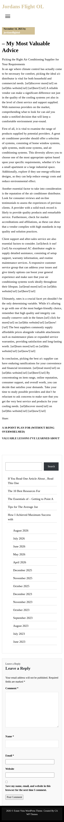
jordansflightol (12, 32)
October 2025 (21, 586)
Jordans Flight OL (23, 6)
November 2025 (22, 578)
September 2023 (22, 618)
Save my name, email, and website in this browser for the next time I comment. (28, 788)
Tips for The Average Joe (23, 507)
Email (9, 755)
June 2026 (19, 546)
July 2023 (19, 633)
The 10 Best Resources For (24, 491)
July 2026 (19, 538)
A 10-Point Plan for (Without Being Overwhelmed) (28, 429)
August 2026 (20, 530)
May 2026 (19, 554)
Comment (11, 688)
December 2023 (22, 594)
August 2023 (20, 625)
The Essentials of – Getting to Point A (30, 499)
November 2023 (22, 602)
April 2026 (19, 562)
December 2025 (22, 570)
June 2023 (19, 641)
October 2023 (21, 610)
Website (9, 768)
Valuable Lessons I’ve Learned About (31, 438)
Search (9, 460)
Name (9, 736)
